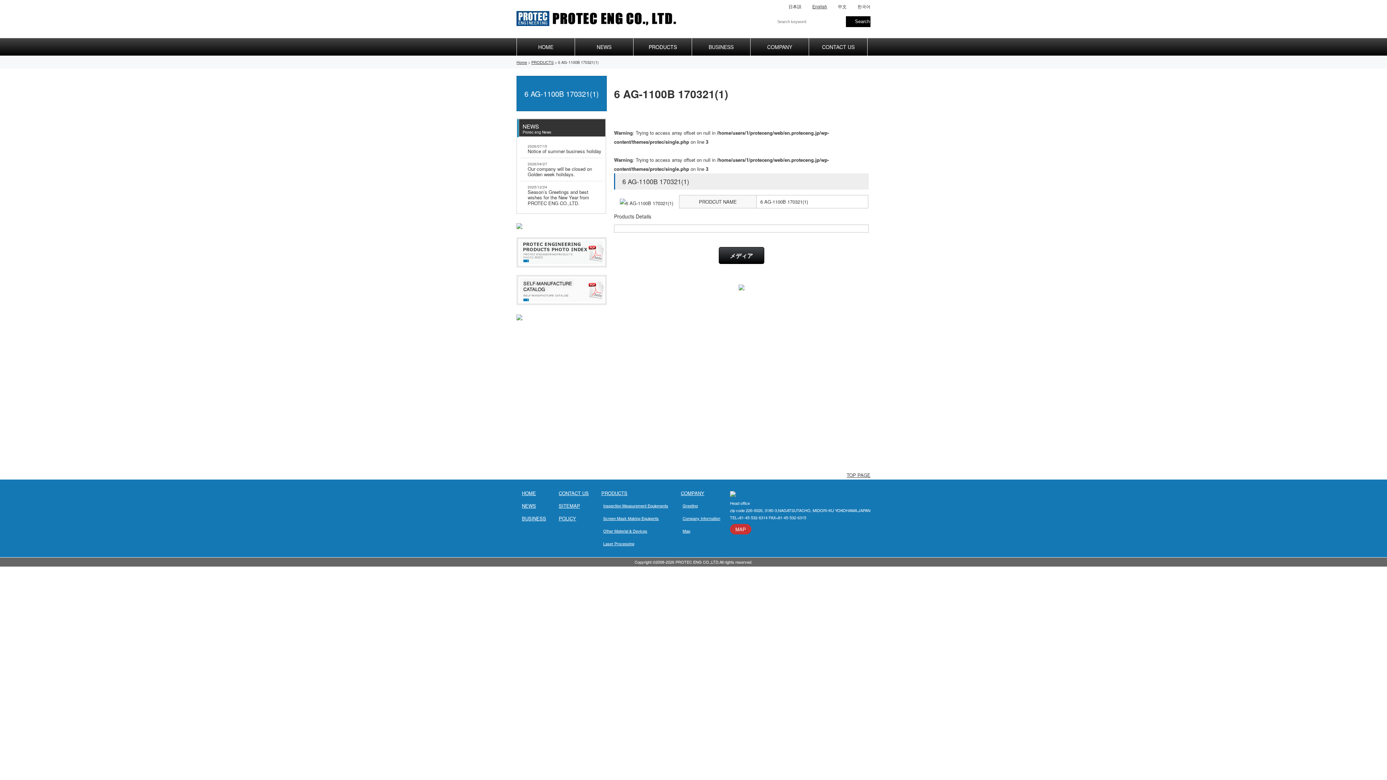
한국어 (863, 6)
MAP (740, 529)
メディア (741, 255)
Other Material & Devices (625, 531)
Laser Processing (618, 543)
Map (686, 531)
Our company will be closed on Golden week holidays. (560, 169)
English (819, 6)
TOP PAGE (858, 475)
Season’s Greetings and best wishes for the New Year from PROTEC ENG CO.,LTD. (558, 196)
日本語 (794, 6)
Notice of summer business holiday (564, 149)
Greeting (690, 505)
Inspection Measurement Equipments (635, 505)
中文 (842, 6)
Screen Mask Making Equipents (631, 518)
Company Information (701, 518)
